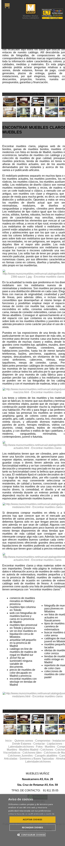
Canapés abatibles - (47, 755)
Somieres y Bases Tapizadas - (38, 758)
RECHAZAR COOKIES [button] (32, 827)
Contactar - (40, 743)
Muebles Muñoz (30, 17)
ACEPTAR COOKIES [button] (32, 819)
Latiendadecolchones (38, 761)
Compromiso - (43, 740)
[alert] (32, 820)
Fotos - (40, 746)
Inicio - (9, 740)
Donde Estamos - (22, 743)
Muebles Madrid (28, 749)
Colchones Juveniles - (21, 755)
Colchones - (47, 749)
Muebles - (51, 746)
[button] (33, 834)
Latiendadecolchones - (22, 746)
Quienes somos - (24, 740)
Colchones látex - (33, 752)
